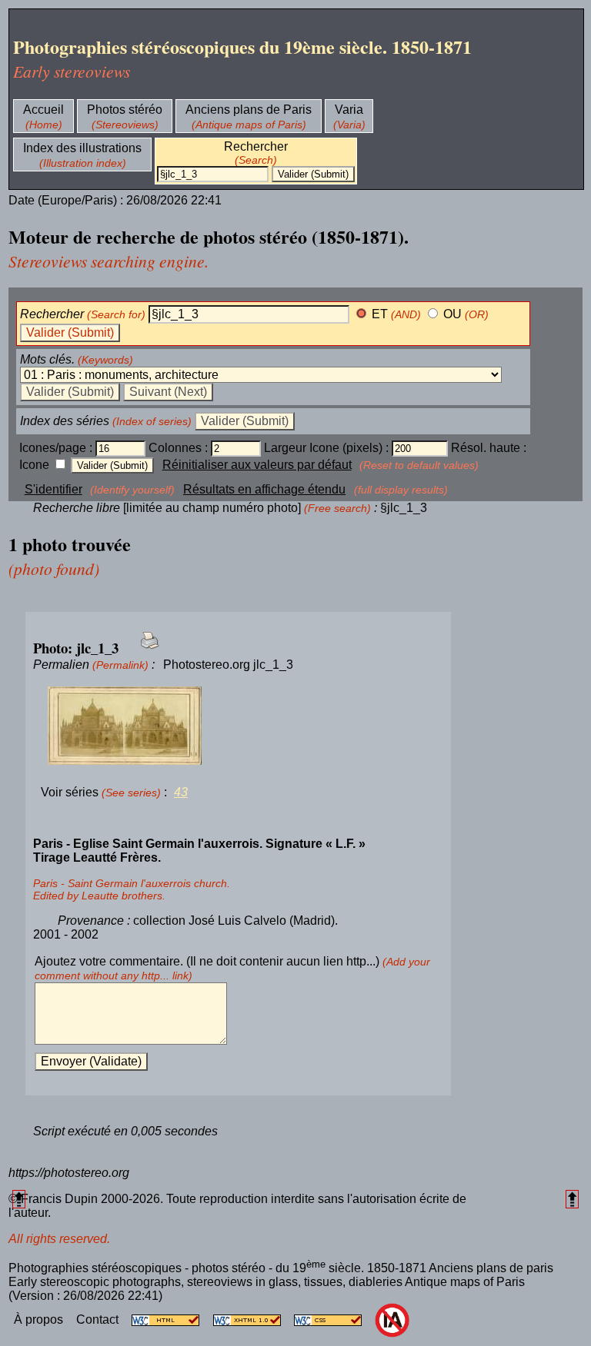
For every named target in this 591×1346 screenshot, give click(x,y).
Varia (349, 109)
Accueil (43, 109)
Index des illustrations (82, 148)
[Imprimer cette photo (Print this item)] (145, 649)
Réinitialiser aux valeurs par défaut (257, 464)
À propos (40, 1319)
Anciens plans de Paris (248, 109)
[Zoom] (238, 726)
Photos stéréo (124, 109)
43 (181, 792)
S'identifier (53, 489)
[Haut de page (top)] (19, 1198)
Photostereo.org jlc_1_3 (228, 664)
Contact (99, 1319)
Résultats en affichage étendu (264, 489)
